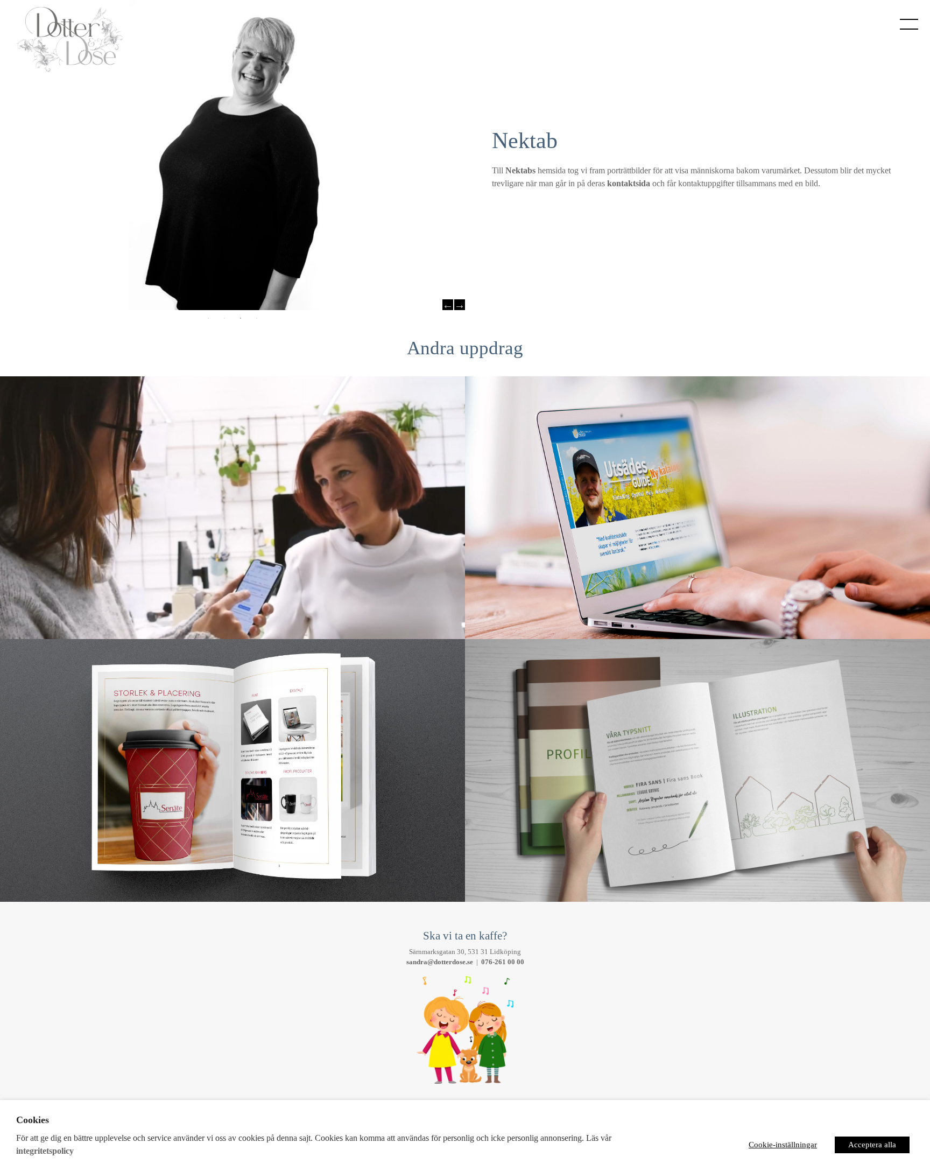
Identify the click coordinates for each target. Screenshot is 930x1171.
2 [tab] (224, 318)
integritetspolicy (45, 1150)
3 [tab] (240, 318)
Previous (447, 304)
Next (459, 304)
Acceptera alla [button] (872, 1144)
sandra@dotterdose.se (439, 962)
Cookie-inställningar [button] (783, 1144)
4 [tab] (256, 318)
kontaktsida (628, 183)
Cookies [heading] (32, 1119)
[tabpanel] (232, 155)
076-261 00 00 (502, 962)
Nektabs (520, 170)
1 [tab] (208, 318)
